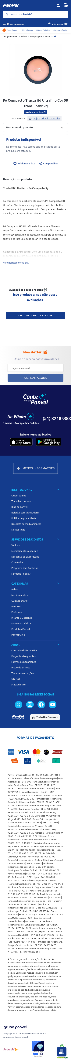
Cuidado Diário (19, 600)
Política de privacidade (23, 518)
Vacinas (15, 545)
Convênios (17, 562)
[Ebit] (38, 1049)
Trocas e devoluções (22, 673)
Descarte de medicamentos (26, 524)
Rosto (47, 36)
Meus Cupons (12, 30)
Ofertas (15, 679)
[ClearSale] (11, 1049)
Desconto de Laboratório (25, 556)
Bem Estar (17, 606)
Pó (55, 36)
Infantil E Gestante (21, 617)
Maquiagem (36, 36)
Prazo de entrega (20, 667)
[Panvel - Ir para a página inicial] (28, 5)
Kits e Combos (27, 30)
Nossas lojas (18, 529)
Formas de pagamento (23, 662)
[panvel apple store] (21, 442)
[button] (35, 127)
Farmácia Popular (20, 573)
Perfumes (16, 612)
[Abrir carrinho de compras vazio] (65, 5)
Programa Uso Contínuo (24, 568)
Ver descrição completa (16, 262)
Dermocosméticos (21, 623)
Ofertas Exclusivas (43, 30)
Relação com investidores (25, 512)
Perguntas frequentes (23, 656)
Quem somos (18, 495)
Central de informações (24, 650)
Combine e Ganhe (60, 30)
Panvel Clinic (18, 634)
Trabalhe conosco (21, 501)
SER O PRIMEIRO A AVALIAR (35, 315)
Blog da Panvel (19, 507)
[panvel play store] (48, 442)
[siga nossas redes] (18, 704)
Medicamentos (19, 595)
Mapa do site (18, 684)
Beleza (24, 36)
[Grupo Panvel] (15, 1026)
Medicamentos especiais (24, 551)
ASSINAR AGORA (35, 377)
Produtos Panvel (20, 629)
